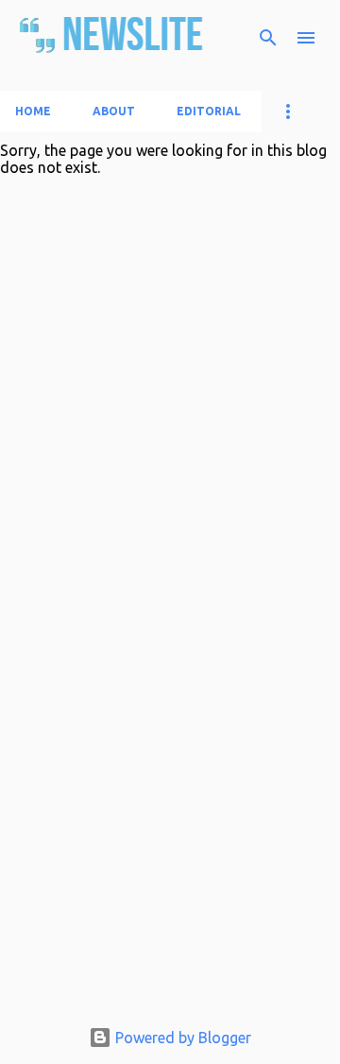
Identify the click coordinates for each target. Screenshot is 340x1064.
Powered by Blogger (181, 1037)
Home (33, 111)
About (114, 111)
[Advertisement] (170, 901)
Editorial (209, 111)
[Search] (268, 37)
